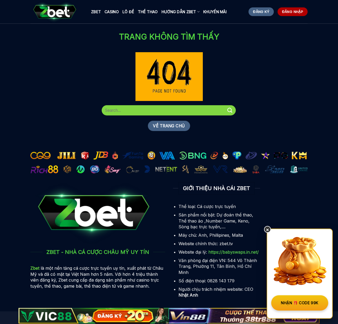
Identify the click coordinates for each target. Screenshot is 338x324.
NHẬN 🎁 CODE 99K (299, 303)
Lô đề (128, 11)
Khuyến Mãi (215, 11)
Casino (112, 11)
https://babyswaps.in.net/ (233, 252)
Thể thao (148, 11)
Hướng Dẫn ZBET (179, 11)
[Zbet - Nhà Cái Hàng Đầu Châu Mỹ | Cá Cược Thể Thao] (56, 12)
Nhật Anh (188, 295)
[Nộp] (230, 110)
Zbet (34, 268)
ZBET (96, 11)
